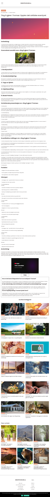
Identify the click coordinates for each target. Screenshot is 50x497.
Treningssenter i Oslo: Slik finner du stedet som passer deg (11, 318)
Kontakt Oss (33, 487)
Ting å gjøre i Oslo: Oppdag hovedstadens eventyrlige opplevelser (40, 445)
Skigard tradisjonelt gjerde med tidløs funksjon (11, 376)
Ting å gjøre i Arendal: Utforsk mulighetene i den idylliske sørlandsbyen (23, 467)
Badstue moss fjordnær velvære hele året (34, 337)
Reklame (32, 483)
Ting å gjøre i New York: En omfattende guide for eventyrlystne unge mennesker (8, 467)
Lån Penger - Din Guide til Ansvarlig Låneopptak (6, 445)
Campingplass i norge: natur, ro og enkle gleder (11, 337)
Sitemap (32, 489)
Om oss (32, 484)
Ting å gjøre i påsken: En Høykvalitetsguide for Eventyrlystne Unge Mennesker (40, 467)
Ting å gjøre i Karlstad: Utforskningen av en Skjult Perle (24, 445)
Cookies (32, 486)
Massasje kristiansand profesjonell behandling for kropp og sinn (36, 318)
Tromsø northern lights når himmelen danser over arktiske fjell (36, 377)
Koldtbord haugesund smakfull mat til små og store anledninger (12, 357)
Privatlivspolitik (26, 495)
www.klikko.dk (21, 489)
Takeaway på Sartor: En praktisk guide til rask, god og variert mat (12, 397)
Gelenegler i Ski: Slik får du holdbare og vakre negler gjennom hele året (36, 397)
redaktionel (3, 10)
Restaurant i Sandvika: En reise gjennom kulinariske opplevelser (36, 416)
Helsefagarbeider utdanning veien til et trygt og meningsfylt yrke (35, 357)
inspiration (3, 353)
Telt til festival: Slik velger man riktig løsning (10, 416)
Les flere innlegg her (25, 300)
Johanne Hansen (12, 12)
